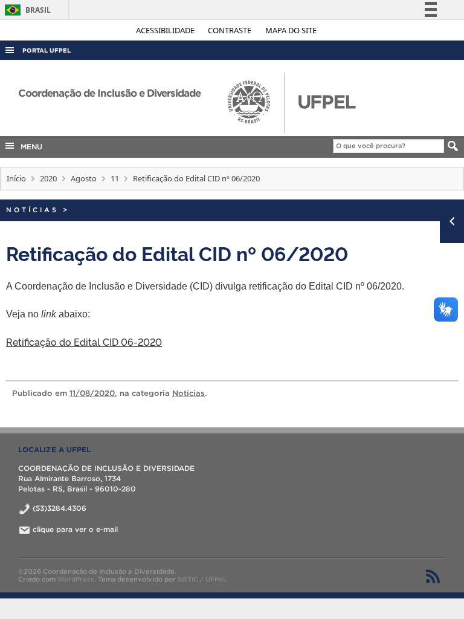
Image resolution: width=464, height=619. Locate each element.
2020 (48, 178)
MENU (29, 147)
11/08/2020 (92, 393)
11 (115, 178)
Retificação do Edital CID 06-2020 (84, 341)
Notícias (32, 209)
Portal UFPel (46, 50)
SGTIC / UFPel (201, 579)
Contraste (230, 30)
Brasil (25, 10)
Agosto (84, 178)
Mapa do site (291, 30)
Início (16, 178)
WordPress (75, 579)
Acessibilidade (166, 30)
